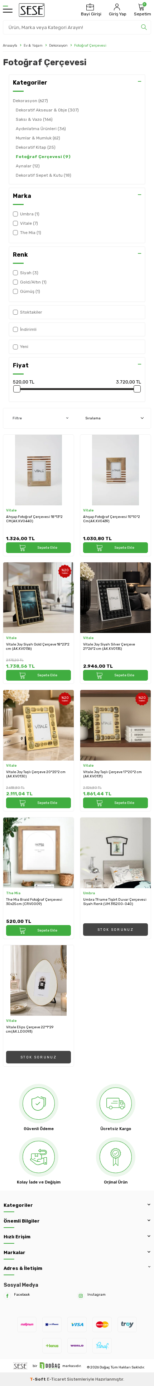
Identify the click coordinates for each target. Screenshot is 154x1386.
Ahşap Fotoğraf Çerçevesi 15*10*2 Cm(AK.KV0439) (111, 519)
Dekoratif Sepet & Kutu (43, 175)
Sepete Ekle (47, 547)
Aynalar (28, 165)
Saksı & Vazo (34, 119)
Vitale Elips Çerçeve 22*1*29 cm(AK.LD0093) (29, 1029)
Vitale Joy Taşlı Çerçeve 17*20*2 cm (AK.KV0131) (112, 774)
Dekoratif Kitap (36, 147)
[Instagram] (81, 1296)
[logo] (31, 10)
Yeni (24, 346)
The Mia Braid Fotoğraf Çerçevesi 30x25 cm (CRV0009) (34, 901)
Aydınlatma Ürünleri (41, 128)
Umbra (89, 893)
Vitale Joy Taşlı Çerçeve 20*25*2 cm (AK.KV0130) (36, 774)
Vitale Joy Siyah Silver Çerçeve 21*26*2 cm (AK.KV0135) (109, 646)
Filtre (17, 418)
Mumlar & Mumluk (38, 137)
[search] (144, 27)
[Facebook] (7, 1296)
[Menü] (8, 10)
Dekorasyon (58, 45)
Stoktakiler (31, 312)
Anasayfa (10, 45)
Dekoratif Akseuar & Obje (47, 110)
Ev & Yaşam (33, 45)
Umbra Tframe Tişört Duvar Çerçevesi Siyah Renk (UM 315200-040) (114, 901)
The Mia (13, 893)
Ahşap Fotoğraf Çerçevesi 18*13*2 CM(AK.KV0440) (34, 519)
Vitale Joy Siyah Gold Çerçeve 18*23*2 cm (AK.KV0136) (37, 646)
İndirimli (28, 329)
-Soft (38, 1379)
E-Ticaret (56, 1379)
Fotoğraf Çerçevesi (43, 156)
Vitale (11, 510)
